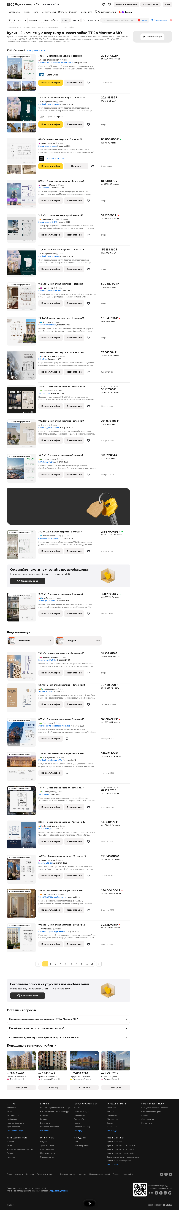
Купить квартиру (114, 1142)
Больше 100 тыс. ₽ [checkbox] (21, 518)
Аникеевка (11, 1108)
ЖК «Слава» (43, 794)
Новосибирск (79, 1115)
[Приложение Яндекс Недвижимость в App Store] (156, 1193)
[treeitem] (14, 12)
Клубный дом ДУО (46, 462)
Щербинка (111, 1108)
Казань (77, 1123)
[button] (109, 4)
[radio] (50, 963)
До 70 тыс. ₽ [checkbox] (53, 510)
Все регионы (146, 1123)
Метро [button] (144, 20)
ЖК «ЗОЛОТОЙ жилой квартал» (52, 897)
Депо (9, 1111)
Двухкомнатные (47, 1149)
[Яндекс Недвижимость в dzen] (166, 1174)
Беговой (43, 1119)
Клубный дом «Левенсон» (49, 290)
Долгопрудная (13, 1115)
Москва (77, 1108)
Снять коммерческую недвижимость (123, 1157)
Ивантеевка (112, 1127)
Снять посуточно (81, 1145)
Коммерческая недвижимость (20, 1149)
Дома (9, 1145)
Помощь (116, 1174)
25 (92, 964)
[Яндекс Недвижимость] (23, 4)
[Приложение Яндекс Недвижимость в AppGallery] (165, 1193)
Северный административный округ (55, 1108)
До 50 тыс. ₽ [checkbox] (36, 510)
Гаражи (10, 1153)
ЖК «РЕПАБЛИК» (45, 692)
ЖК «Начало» (44, 188)
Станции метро (147, 1119)
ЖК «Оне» (42, 359)
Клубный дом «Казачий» (48, 428)
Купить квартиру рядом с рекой (120, 1149)
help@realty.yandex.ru (59, 1191)
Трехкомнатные (47, 1145)
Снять (76, 1142)
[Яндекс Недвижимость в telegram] (170, 1174)
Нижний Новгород (82, 1127)
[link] (167, 4)
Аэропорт (44, 1115)
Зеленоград (112, 1115)
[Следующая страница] (99, 964)
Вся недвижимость (15, 1174)
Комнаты (11, 1157)
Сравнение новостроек (151, 1111)
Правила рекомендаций (99, 1174)
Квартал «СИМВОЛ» (47, 660)
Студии (43, 1142)
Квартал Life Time (45, 863)
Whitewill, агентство (55, 158)
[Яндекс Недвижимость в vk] (161, 1174)
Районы (144, 1115)
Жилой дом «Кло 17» (47, 601)
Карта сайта (128, 1174)
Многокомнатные (47, 1153)
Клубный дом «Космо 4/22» (50, 760)
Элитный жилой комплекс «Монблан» (54, 726)
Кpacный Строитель (15, 1123)
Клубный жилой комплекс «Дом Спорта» (55, 62)
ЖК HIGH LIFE (44, 393)
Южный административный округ (54, 1111)
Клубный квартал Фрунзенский (51, 931)
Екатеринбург (80, 1119)
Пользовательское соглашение (72, 1174)
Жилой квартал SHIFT (47, 222)
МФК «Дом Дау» (45, 829)
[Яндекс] (167, 1205)
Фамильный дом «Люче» (48, 538)
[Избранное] (103, 4)
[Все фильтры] (9, 20)
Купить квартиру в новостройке (121, 1153)
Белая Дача (45, 1123)
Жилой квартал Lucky (47, 146)
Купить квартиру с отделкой (119, 1161)
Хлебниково (12, 1119)
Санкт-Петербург (81, 1111)
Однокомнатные (47, 1157)
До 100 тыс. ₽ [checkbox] (71, 510)
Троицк (110, 1123)
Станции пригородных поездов (154, 1108)
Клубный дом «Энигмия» (48, 104)
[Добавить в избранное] (88, 83)
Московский (112, 1119)
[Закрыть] (171, 20)
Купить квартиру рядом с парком (121, 1145)
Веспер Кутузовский (47, 325)
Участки (10, 1142)
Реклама (30, 1174)
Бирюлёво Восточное (49, 1127)
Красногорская (13, 1127)
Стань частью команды (46, 1174)
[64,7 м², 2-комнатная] (22, 699)
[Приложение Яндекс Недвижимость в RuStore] (169, 1193)
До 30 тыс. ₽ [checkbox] (18, 510)
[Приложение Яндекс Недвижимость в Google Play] (160, 1193)
